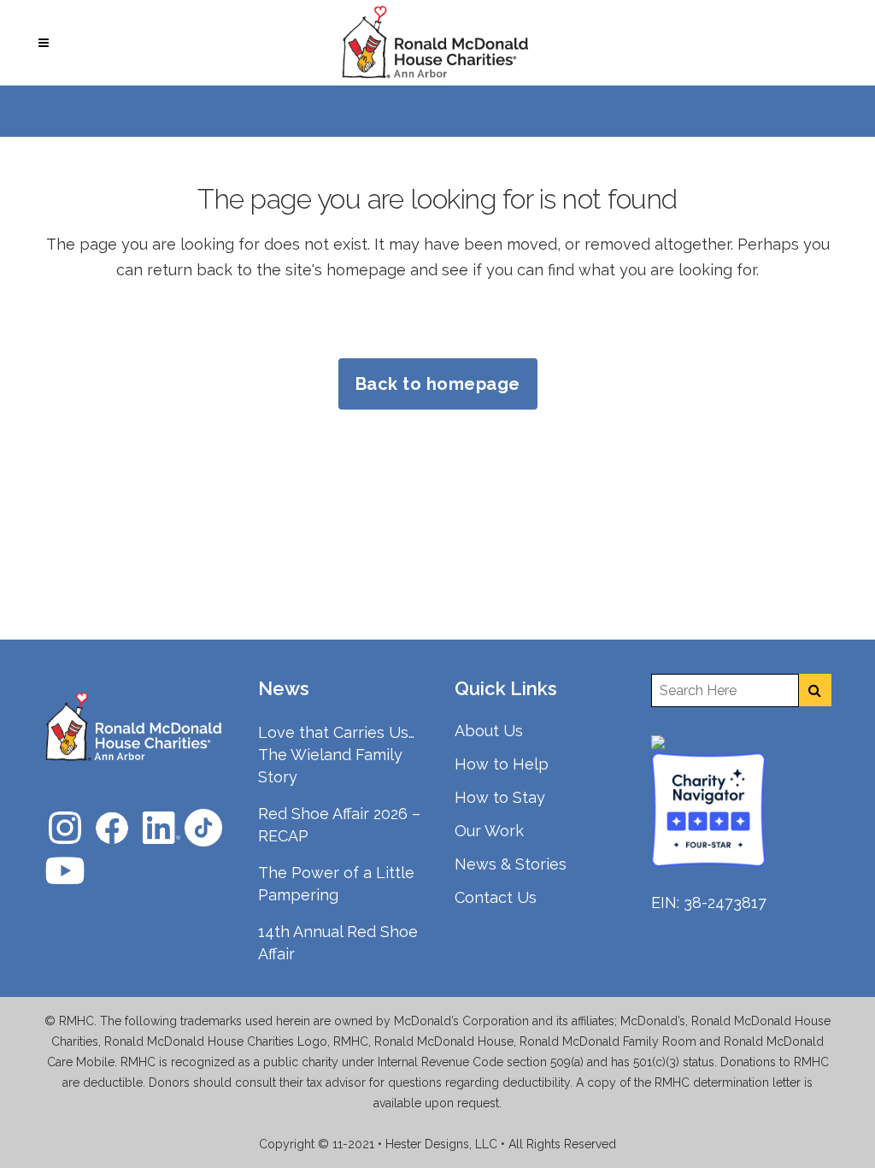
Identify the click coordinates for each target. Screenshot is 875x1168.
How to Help (502, 764)
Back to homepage (437, 384)
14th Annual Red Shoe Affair (338, 943)
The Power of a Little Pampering (336, 884)
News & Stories (511, 864)
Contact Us (496, 897)
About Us (489, 731)
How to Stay (500, 797)
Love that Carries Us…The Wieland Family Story (336, 754)
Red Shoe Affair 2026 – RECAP (339, 825)
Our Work (489, 831)
